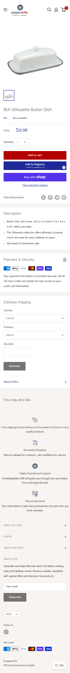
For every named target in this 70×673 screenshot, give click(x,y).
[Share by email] (63, 197)
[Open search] (49, 10)
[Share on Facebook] (43, 197)
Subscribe (15, 597)
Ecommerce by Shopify (23, 665)
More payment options (35, 185)
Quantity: (9, 142)
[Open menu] (5, 9)
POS (6, 665)
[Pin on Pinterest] (50, 197)
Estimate (14, 366)
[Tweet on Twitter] (57, 197)
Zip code (8, 344)
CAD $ (9, 614)
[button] (35, 165)
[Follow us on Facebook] (6, 631)
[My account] (56, 10)
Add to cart (35, 155)
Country (8, 310)
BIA (5, 118)
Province (8, 327)
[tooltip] (64, 167)
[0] (63, 9)
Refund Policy (11, 382)
